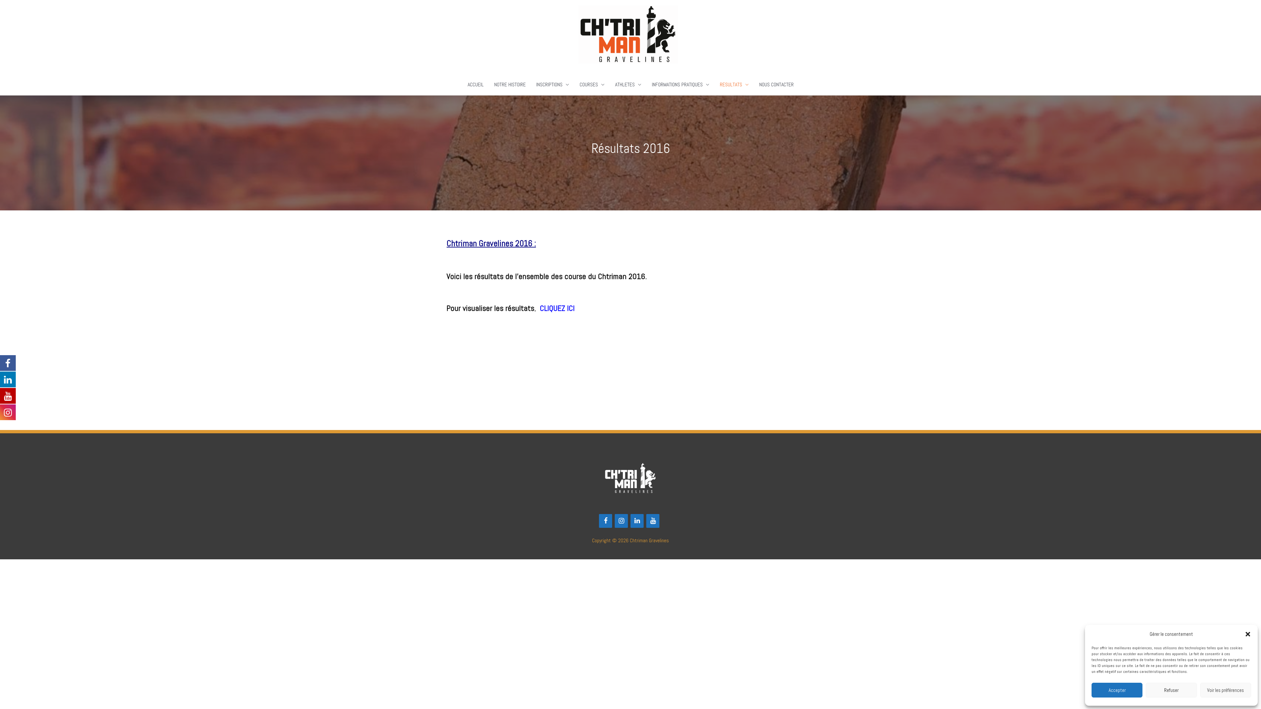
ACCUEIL (476, 84)
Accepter (1117, 690)
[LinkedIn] (637, 521)
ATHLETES (625, 84)
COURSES (589, 84)
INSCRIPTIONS (549, 84)
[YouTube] (652, 521)
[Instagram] (621, 521)
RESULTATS (731, 84)
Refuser (1171, 690)
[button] (1248, 634)
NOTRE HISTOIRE (510, 84)
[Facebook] (605, 521)
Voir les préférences (1225, 690)
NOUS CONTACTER (776, 84)
